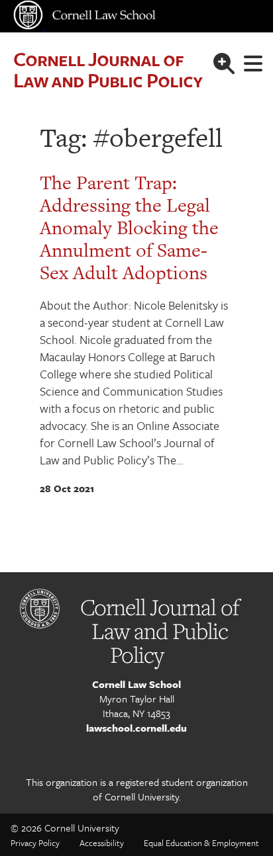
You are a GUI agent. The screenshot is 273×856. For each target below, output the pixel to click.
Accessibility (102, 842)
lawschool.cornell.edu (136, 727)
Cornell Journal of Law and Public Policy (107, 69)
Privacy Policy (35, 842)
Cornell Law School (136, 684)
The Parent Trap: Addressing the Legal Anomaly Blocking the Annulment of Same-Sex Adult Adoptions (129, 227)
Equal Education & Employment (201, 842)
